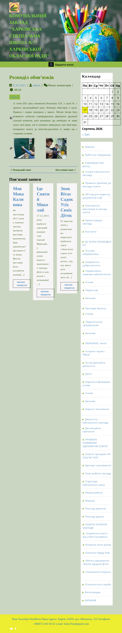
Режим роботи (94, 492)
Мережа (90, 500)
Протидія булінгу (95, 308)
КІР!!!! (88, 373)
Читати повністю (24, 284)
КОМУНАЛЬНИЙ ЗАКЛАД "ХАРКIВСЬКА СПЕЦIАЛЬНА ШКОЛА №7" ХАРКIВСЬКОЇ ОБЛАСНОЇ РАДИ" (29, 35)
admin (36, 85)
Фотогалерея (92, 592)
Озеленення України (98, 571)
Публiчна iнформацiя (98, 154)
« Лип (86, 134)
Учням (89, 282)
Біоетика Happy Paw (98, 552)
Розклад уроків (94, 516)
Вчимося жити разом (98, 544)
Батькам (91, 298)
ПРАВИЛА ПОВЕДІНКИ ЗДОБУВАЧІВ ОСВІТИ (95, 443)
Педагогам (92, 290)
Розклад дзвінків (95, 508)
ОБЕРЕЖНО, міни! (96, 343)
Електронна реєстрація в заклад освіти (95, 209)
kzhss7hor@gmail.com (102, 28)
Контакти (91, 231)
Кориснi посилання (97, 409)
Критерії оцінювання (98, 465)
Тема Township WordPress (26, 619)
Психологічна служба (98, 584)
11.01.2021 (19, 85)
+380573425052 (79, 28)
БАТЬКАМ (90, 600)
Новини (15, 97)
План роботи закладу (98, 473)
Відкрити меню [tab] (64, 64)
